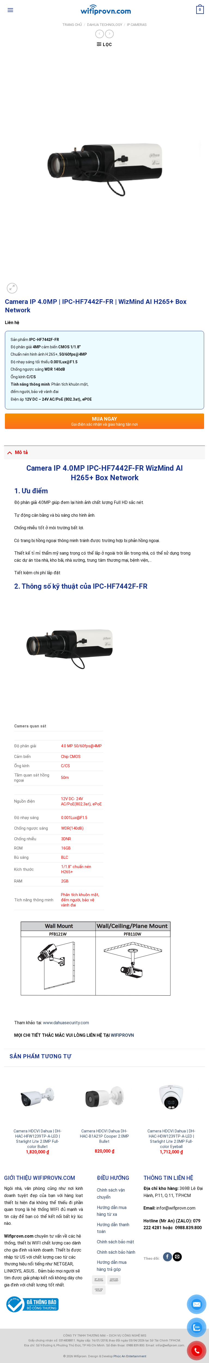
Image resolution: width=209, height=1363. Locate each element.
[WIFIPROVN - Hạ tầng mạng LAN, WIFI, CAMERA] (104, 10)
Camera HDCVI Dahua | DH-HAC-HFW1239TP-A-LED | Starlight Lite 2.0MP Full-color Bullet (38, 1139)
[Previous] (7, 1119)
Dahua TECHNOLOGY (104, 25)
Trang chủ (72, 25)
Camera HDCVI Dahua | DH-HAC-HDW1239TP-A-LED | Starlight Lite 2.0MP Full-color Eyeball (171, 1139)
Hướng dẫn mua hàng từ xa (112, 1211)
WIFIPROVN (122, 1035)
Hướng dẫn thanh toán (113, 1228)
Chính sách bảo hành (116, 1252)
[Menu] (10, 10)
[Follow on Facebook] (167, 1256)
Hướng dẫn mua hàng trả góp (112, 1266)
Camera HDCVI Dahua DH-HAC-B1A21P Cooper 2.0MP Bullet (104, 1136)
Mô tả (21, 452)
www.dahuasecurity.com (66, 1022)
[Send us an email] (177, 1256)
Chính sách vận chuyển (111, 1193)
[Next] (202, 1119)
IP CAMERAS (137, 25)
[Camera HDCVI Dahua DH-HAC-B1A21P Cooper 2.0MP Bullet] (104, 1097)
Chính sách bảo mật (115, 1241)
